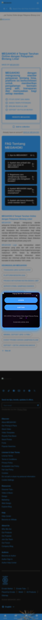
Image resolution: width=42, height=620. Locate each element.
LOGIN (21, 300)
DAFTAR (21, 307)
